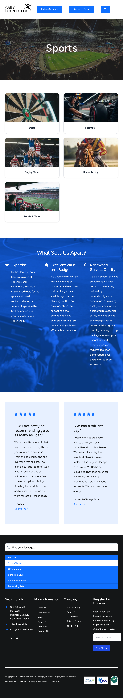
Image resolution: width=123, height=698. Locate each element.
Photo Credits (71, 677)
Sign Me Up (101, 648)
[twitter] (11, 638)
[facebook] (6, 638)
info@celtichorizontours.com (25, 629)
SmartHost (49, 677)
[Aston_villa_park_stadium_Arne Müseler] (18, 4)
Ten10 (63, 677)
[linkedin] (17, 638)
